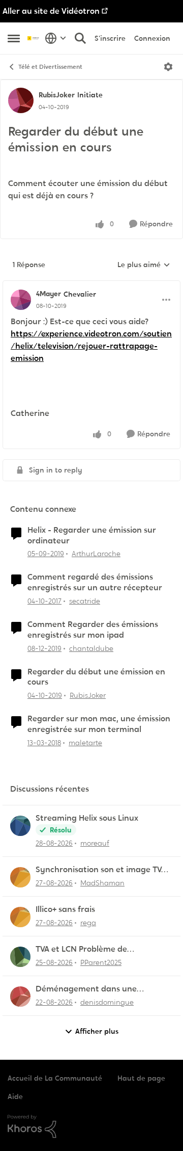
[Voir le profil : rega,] (20, 917)
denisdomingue (107, 1002)
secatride (84, 601)
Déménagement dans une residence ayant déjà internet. (95, 989)
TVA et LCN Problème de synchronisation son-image (88, 949)
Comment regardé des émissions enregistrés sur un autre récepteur (94, 582)
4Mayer (48, 293)
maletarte (85, 742)
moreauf (94, 843)
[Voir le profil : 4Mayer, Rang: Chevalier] (21, 300)
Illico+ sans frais (65, 909)
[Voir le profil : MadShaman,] (20, 877)
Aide (15, 1096)
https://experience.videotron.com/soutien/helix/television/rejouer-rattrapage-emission (91, 345)
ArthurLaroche (96, 553)
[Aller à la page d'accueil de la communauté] (33, 38)
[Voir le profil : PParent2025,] (20, 957)
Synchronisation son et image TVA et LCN (101, 870)
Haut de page (141, 1078)
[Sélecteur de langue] (56, 38)
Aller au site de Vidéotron (51, 11)
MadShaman (102, 882)
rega (88, 922)
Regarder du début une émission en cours (96, 677)
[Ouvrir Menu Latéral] (14, 38)
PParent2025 (100, 962)
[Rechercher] (80, 38)
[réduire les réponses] (91, 285)
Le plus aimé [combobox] (143, 265)
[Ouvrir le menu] (168, 67)
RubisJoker (57, 94)
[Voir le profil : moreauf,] (20, 826)
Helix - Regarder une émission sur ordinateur (91, 535)
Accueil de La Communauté (55, 1078)
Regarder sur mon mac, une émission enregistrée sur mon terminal (98, 724)
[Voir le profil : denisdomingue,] (20, 996)
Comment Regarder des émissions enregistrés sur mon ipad (92, 629)
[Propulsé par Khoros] (91, 1126)
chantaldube (91, 648)
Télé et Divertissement (50, 67)
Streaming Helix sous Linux (87, 818)
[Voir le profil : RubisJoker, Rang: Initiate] (21, 100)
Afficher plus (96, 1031)
